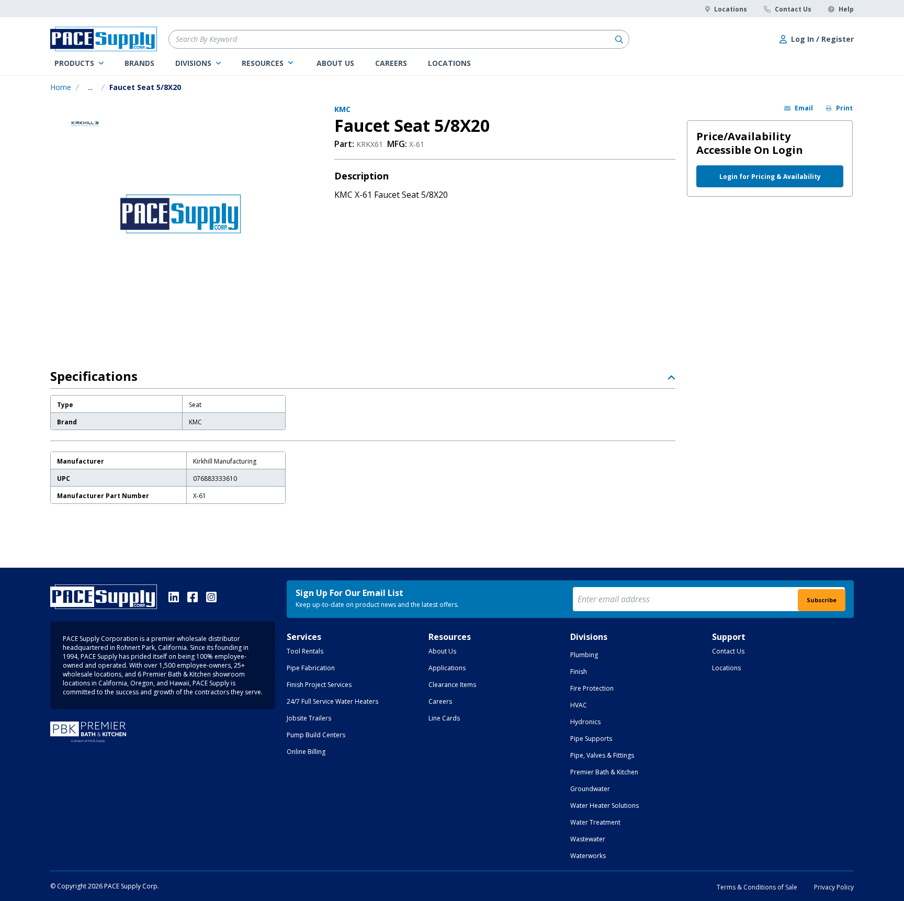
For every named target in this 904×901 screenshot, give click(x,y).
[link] (79, 63)
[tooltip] (90, 87)
